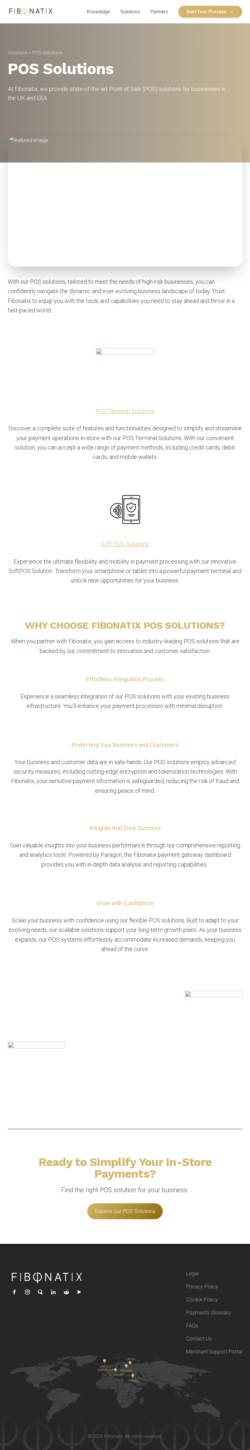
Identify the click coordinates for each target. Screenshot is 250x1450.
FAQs (192, 1326)
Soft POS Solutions (125, 544)
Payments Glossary (208, 1313)
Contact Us (199, 1339)
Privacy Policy (202, 1287)
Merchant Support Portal (214, 1352)
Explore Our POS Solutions (125, 1211)
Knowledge (98, 11)
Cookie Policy (202, 1300)
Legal (192, 1274)
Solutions (130, 11)
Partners (159, 11)
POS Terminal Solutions (125, 411)
